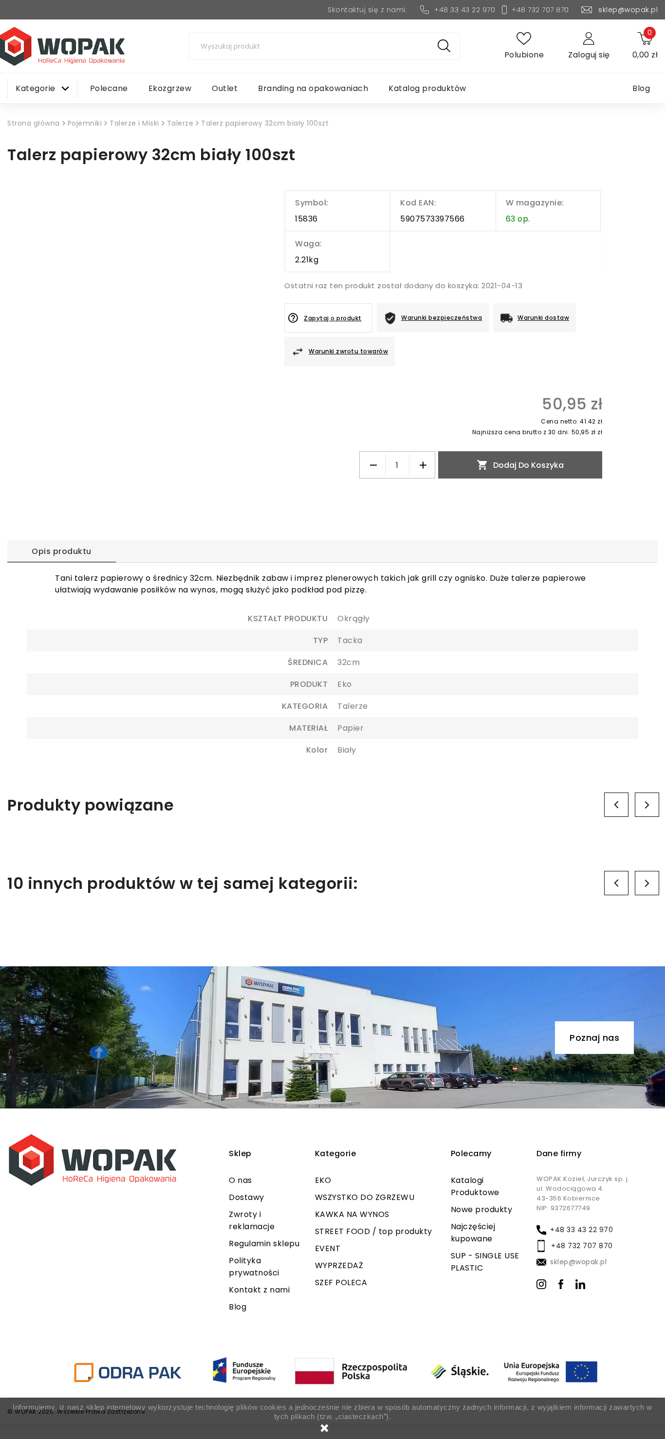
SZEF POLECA (341, 1282)
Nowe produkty (482, 1209)
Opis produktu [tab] (62, 551)
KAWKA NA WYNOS (352, 1214)
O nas (240, 1180)
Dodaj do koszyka (520, 465)
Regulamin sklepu (264, 1243)
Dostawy (246, 1197)
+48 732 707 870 (540, 10)
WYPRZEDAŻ (339, 1265)
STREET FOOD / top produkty (373, 1231)
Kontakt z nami (259, 1289)
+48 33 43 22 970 (464, 10)
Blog (237, 1306)
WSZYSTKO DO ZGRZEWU (365, 1197)
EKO (323, 1180)
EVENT (328, 1248)
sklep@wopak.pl (628, 10)
